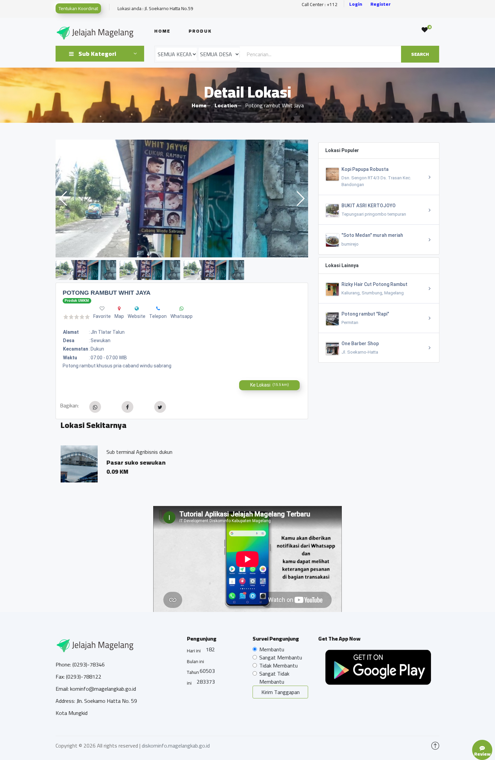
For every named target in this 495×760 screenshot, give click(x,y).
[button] (300, 198)
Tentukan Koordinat (78, 8)
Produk (200, 31)
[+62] (158, 308)
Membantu (271, 649)
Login (355, 4)
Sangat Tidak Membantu (274, 677)
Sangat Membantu (280, 657)
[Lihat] (182, 198)
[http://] (137, 308)
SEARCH (420, 54)
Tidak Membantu (278, 665)
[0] (425, 30)
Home (162, 31)
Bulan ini (195, 661)
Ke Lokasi (269, 385)
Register (380, 4)
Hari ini (194, 650)
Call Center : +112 (319, 4)
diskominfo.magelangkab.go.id (176, 745)
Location (225, 105)
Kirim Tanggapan (280, 692)
